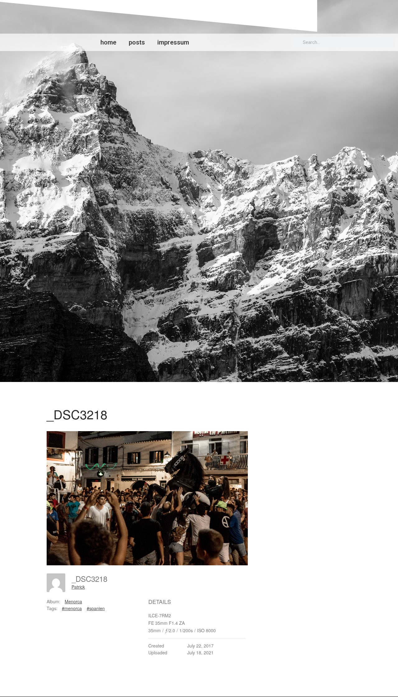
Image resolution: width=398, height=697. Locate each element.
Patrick (78, 587)
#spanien (96, 608)
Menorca (73, 601)
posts (137, 42)
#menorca (72, 608)
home (108, 42)
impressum (173, 42)
